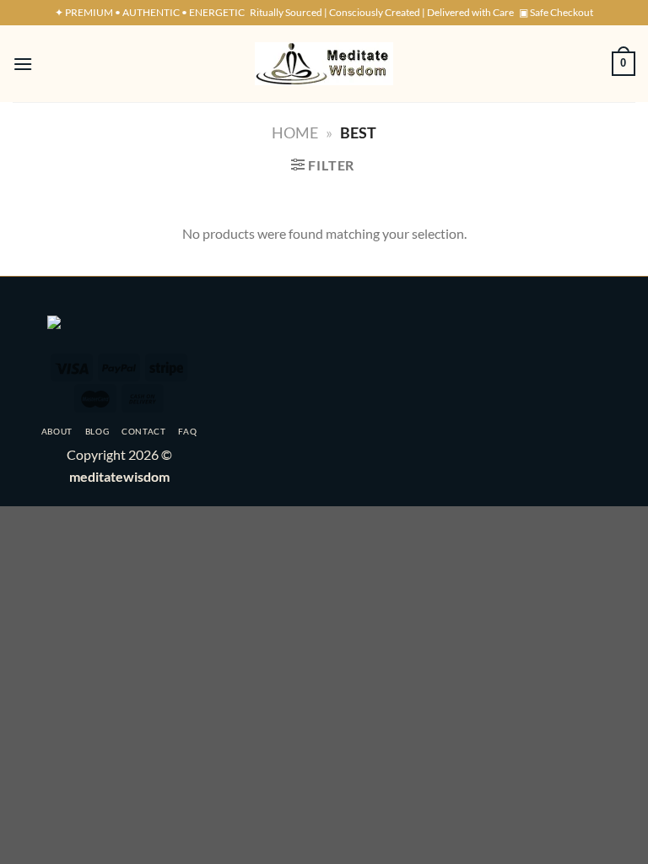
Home (295, 132)
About (57, 431)
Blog (97, 431)
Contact (144, 431)
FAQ (187, 431)
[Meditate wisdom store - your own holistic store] (324, 63)
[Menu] (23, 63)
